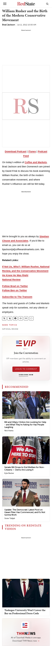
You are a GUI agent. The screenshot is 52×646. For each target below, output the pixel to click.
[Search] (47, 4)
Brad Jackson (8, 24)
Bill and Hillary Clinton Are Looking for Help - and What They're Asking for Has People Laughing (25, 424)
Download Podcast (15, 151)
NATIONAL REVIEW (10, 329)
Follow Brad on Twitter (15, 286)
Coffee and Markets (36, 162)
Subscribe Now (26, 375)
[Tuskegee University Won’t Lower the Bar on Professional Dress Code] (26, 593)
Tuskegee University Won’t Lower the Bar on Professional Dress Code (24, 611)
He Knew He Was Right (15, 275)
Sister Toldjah (9, 518)
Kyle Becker (9, 473)
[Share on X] (4, 318)
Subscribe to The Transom (17, 296)
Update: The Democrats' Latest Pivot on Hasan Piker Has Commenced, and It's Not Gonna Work (24, 512)
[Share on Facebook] (15, 318)
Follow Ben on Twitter (14, 290)
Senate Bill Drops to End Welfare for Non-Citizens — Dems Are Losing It (24, 468)
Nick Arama (8, 431)
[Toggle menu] (4, 3)
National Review (11, 279)
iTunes (32, 151)
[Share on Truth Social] (9, 318)
